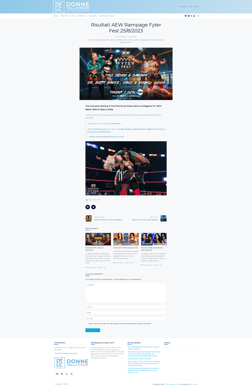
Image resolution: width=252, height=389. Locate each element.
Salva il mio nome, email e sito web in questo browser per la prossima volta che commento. (120, 324)
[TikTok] (194, 16)
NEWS (56, 16)
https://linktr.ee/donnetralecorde (65, 353)
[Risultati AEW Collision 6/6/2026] (98, 239)
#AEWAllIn (116, 124)
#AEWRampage (99, 129)
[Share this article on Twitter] (93, 207)
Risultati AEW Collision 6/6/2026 (139, 359)
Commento (91, 285)
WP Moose (194, 384)
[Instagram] (191, 16)
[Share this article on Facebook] (87, 207)
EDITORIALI (81, 16)
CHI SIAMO (183, 6)
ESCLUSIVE (92, 16)
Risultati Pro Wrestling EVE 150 (125, 248)
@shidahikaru (126, 129)
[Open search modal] (198, 16)
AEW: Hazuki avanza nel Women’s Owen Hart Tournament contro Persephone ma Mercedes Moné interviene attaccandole (144, 354)
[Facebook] (186, 16)
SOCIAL (190, 6)
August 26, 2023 (117, 137)
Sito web (90, 318)
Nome (89, 307)
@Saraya (150, 129)
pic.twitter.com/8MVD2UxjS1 (98, 132)
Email (89, 313)
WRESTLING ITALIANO (106, 16)
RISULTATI (64, 16)
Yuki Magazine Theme (173, 384)
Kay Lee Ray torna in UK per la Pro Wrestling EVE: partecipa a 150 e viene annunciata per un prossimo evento (144, 363)
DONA (196, 6)
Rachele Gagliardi (121, 36)
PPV (72, 16)
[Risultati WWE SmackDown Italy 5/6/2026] (154, 239)
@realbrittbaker (139, 129)
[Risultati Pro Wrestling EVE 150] (126, 239)
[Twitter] (189, 16)
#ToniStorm (160, 129)
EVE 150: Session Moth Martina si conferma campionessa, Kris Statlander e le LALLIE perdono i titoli (143, 370)
